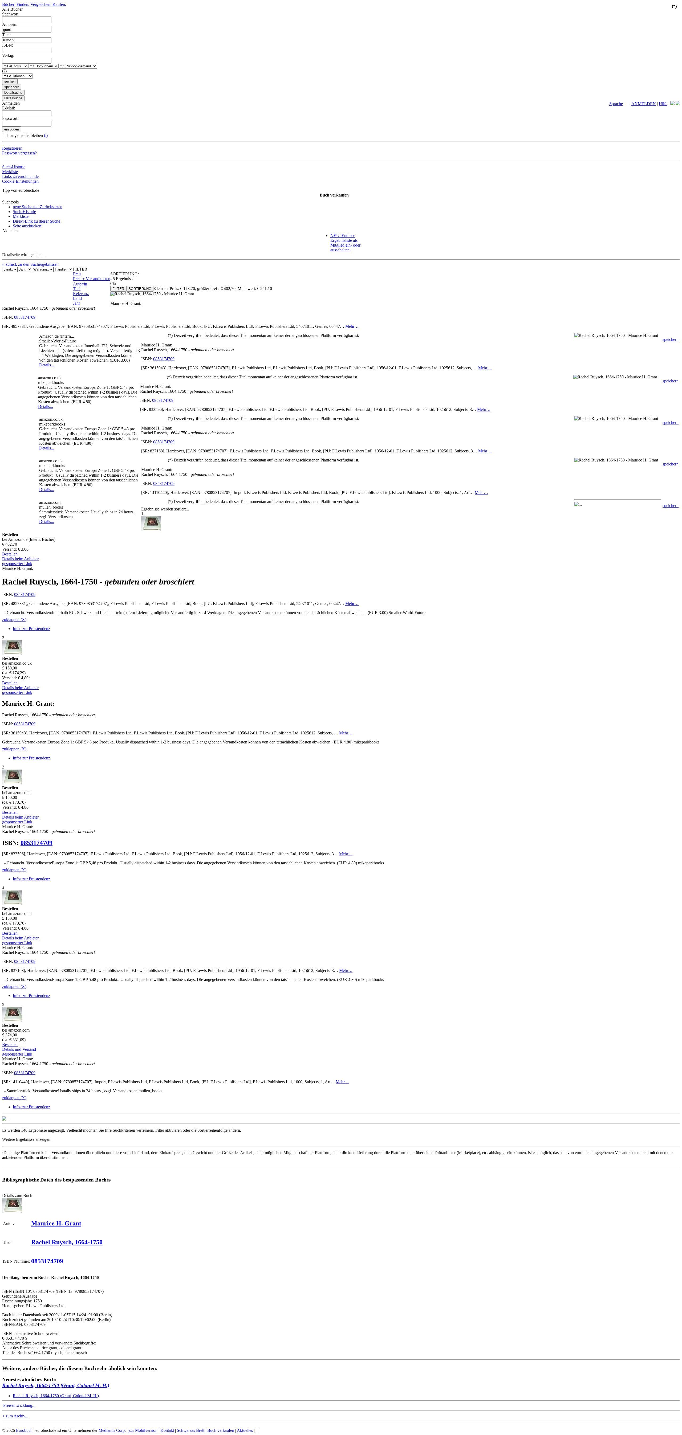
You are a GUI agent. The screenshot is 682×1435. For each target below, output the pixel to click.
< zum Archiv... (15, 1416)
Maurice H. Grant (56, 1223)
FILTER (118, 289)
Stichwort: (10, 14)
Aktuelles (245, 1430)
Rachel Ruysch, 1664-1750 (67, 1242)
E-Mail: (8, 108)
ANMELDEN (643, 103)
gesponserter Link (17, 563)
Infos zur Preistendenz (31, 628)
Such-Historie (13, 167)
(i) (46, 135)
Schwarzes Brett (190, 1430)
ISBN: (7, 45)
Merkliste (10, 171)
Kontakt (167, 1430)
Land (77, 298)
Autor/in (80, 284)
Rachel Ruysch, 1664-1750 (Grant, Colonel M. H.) (55, 1385)
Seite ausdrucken (27, 226)
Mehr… (352, 326)
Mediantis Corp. (112, 1430)
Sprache (616, 103)
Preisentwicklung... (19, 1405)
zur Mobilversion (143, 1430)
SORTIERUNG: (124, 274)
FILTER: (80, 269)
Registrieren (12, 148)
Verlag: (8, 55)
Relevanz (81, 293)
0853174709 (24, 317)
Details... (46, 365)
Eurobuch (24, 1430)
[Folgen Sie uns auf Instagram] (678, 103)
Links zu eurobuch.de (20, 176)
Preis (77, 274)
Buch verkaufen (334, 195)
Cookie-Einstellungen (20, 181)
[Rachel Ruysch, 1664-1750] (12, 1211)
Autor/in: (9, 24)
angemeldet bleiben (28, 135)
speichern (671, 339)
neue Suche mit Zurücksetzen (37, 207)
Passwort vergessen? (19, 153)
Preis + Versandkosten (91, 278)
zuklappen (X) (14, 619)
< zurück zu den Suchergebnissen (30, 264)
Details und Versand (19, 1049)
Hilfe (663, 103)
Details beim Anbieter (20, 559)
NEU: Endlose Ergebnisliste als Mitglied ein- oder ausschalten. (345, 242)
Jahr (76, 303)
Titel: (6, 34)
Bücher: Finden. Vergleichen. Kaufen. (34, 4)
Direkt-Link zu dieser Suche (36, 221)
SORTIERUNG (139, 289)
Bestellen (10, 554)
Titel (76, 289)
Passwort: (10, 118)
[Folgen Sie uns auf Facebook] (672, 103)
